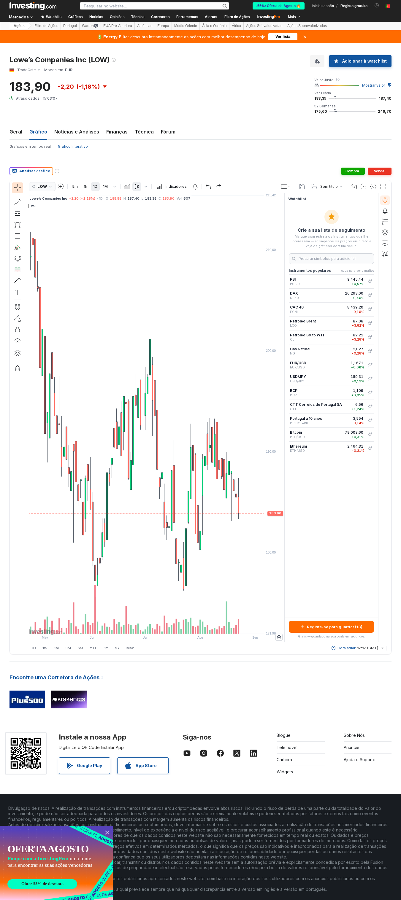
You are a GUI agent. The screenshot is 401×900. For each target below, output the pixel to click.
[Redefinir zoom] (171, 626)
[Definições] (279, 637)
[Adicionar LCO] (370, 323)
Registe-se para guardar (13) (334, 626)
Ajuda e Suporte (359, 759)
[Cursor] (17, 187)
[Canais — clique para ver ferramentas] (17, 213)
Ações (19, 26)
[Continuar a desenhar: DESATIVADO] (17, 318)
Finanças (117, 132)
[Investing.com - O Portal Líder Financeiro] (32, 6)
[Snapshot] (353, 186)
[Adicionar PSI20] (370, 281)
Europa (163, 26)
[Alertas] (385, 211)
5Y (117, 648)
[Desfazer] (208, 186)
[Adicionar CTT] (370, 407)
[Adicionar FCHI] (370, 309)
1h (85, 186)
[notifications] (376, 5)
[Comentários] (385, 243)
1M (105, 186)
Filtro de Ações (237, 17)
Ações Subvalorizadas (264, 26)
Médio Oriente (185, 26)
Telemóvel (287, 747)
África (236, 26)
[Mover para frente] (163, 626)
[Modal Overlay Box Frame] (56, 863)
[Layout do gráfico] (286, 186)
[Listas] (385, 221)
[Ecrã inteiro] (383, 186)
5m (75, 186)
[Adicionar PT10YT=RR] (370, 420)
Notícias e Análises (76, 132)
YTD (94, 648)
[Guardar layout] (301, 186)
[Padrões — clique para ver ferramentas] (17, 258)
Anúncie (351, 747)
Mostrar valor (373, 85)
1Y (106, 648)
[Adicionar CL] (370, 337)
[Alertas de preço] (195, 186)
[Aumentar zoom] (147, 626)
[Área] (127, 186)
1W (44, 648)
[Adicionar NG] (370, 351)
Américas (144, 26)
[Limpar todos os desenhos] (17, 368)
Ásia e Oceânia (214, 26)
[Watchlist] (385, 200)
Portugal (70, 26)
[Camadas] (17, 353)
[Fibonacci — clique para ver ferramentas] (17, 236)
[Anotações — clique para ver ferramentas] (17, 292)
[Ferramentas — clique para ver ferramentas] (17, 281)
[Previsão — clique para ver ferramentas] (17, 270)
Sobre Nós (354, 735)
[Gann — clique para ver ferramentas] (17, 247)
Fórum (168, 132)
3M (68, 648)
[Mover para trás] (155, 626)
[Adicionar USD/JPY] (370, 379)
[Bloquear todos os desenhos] (17, 329)
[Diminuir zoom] (139, 626)
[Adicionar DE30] (370, 295)
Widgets (285, 771)
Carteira (284, 759)
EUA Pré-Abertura (117, 26)
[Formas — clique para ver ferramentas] (17, 225)
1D (95, 186)
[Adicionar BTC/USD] (370, 434)
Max (130, 648)
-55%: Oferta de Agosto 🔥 (278, 6)
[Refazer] (218, 186)
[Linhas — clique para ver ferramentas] (17, 202)
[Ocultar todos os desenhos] (17, 340)
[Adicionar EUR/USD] (370, 365)
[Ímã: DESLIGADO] (17, 307)
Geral (15, 132)
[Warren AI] (385, 253)
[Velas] (136, 186)
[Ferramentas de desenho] (27, 417)
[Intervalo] (114, 186)
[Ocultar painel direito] (282, 417)
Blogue (284, 735)
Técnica (144, 132)
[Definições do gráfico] (373, 186)
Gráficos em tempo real (30, 146)
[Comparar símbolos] (60, 186)
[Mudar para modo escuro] (363, 186)
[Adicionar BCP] (370, 393)
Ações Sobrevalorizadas (307, 26)
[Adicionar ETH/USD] (370, 448)
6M (80, 648)
